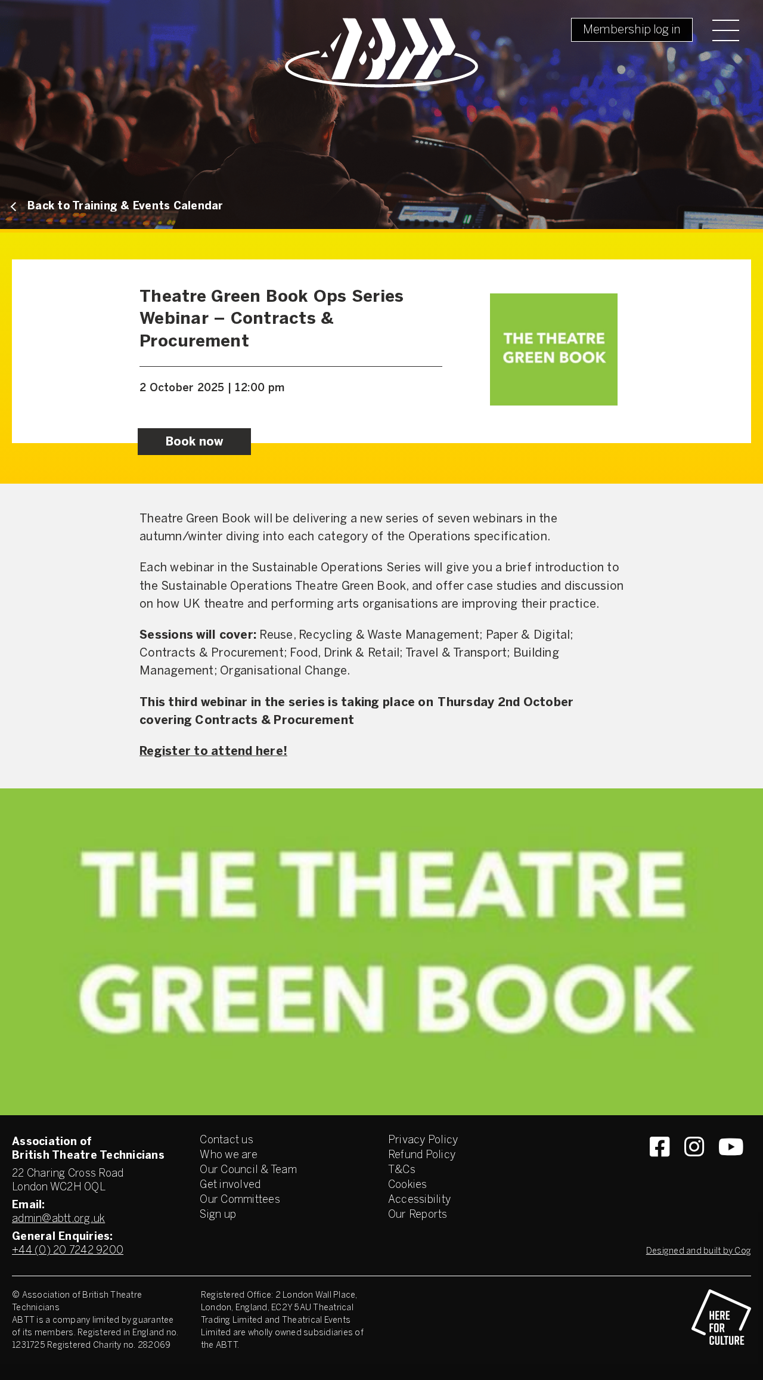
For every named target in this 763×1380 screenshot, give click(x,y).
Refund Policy (421, 1155)
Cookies (407, 1185)
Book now (195, 442)
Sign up (218, 1215)
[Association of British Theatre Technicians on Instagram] (694, 1168)
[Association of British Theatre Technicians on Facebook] (659, 1168)
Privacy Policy (423, 1140)
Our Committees (240, 1200)
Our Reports (418, 1215)
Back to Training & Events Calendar (125, 207)
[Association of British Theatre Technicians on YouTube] (731, 1168)
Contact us (226, 1140)
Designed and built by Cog (698, 1251)
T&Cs (401, 1170)
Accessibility (419, 1200)
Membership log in (632, 30)
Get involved (230, 1185)
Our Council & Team (248, 1170)
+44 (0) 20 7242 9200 (67, 1251)
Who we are (229, 1155)
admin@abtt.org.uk (58, 1219)
